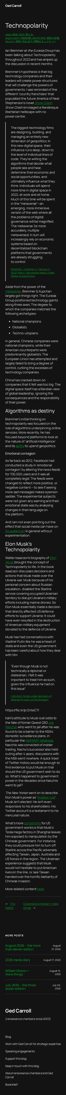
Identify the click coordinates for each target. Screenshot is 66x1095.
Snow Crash (43, 103)
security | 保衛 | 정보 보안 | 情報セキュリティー (30, 41)
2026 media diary (17, 960)
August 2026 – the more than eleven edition (23, 947)
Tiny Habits (10, 906)
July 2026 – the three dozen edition (20, 986)
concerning (32, 823)
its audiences (15, 531)
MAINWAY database (39, 740)
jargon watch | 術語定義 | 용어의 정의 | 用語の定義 (32, 38)
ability (20, 446)
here (40, 889)
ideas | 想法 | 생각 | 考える (19, 34)
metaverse (13, 291)
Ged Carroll (13, 6)
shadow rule (46, 797)
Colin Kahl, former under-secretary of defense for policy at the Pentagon (31, 697)
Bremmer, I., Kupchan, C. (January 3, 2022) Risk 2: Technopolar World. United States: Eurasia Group (32, 272)
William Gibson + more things (17, 972)
